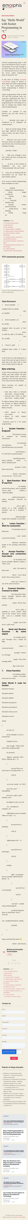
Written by (15, 35)
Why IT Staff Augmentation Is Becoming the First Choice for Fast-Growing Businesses (13, 1132)
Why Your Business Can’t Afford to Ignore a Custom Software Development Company (12, 1163)
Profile (9, 954)
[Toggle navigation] (24, 3)
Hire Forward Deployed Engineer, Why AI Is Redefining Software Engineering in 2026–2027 (15, 1103)
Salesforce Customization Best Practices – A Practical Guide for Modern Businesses (13, 1075)
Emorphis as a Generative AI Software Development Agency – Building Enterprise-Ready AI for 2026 (15, 1081)
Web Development (8, 15)
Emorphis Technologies (9, 1136)
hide (12, 220)
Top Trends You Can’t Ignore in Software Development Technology (13, 1194)
